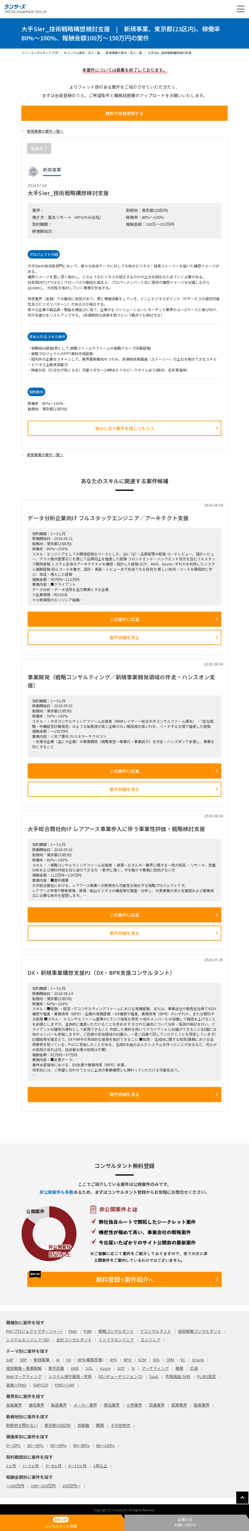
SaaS (154, 1376)
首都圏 (83, 1425)
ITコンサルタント (156, 1331)
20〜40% (35, 1445)
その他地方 (120, 1425)
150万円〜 (71, 1486)
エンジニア (150, 1340)
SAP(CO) (40, 1385)
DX (68, 1360)
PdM (88, 1331)
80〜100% (105, 1445)
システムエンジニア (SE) (27, 1340)
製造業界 (59, 1405)
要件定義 (56, 1368)
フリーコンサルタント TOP (39, 52)
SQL (89, 1368)
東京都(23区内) (57, 1425)
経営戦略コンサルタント (199, 1331)
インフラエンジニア (116, 1340)
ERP (23, 1360)
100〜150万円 (43, 1486)
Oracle (198, 1360)
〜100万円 (15, 1486)
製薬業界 (202, 1405)
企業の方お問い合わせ (185, 1522)
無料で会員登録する (124, 113)
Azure (105, 1368)
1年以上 (100, 1465)
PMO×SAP (65, 1385)
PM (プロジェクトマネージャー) (34, 1331)
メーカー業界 (85, 1405)
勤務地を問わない (22, 1425)
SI (133, 1368)
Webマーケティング (24, 1376)
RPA (113, 1360)
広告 (194, 1368)
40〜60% (58, 1445)
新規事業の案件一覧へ (45, 131)
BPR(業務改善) (90, 1360)
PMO (73, 1331)
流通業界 (157, 1405)
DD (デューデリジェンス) (120, 1376)
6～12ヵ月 (77, 1465)
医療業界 (179, 1405)
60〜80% (81, 1445)
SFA (156, 1360)
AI (58, 1360)
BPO (127, 1360)
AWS (75, 1368)
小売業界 (134, 1405)
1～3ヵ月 (31, 1465)
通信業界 (36, 1405)
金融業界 (14, 1405)
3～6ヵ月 (54, 1465)
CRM (170, 1360)
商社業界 (112, 1405)
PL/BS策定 (206, 1376)
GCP (121, 1368)
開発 (179, 1368)
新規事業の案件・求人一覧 (124, 52)
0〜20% (13, 1445)
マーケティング (155, 1368)
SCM (142, 1360)
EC (183, 1360)
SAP (9, 1360)
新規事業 (41, 1360)
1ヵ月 (11, 1465)
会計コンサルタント (74, 1340)
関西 (100, 1425)
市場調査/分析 (177, 1376)
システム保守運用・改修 (70, 1376)
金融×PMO (16, 1385)
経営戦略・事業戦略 (24, 1368)
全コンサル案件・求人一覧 (82, 52)
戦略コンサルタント (116, 1331)
